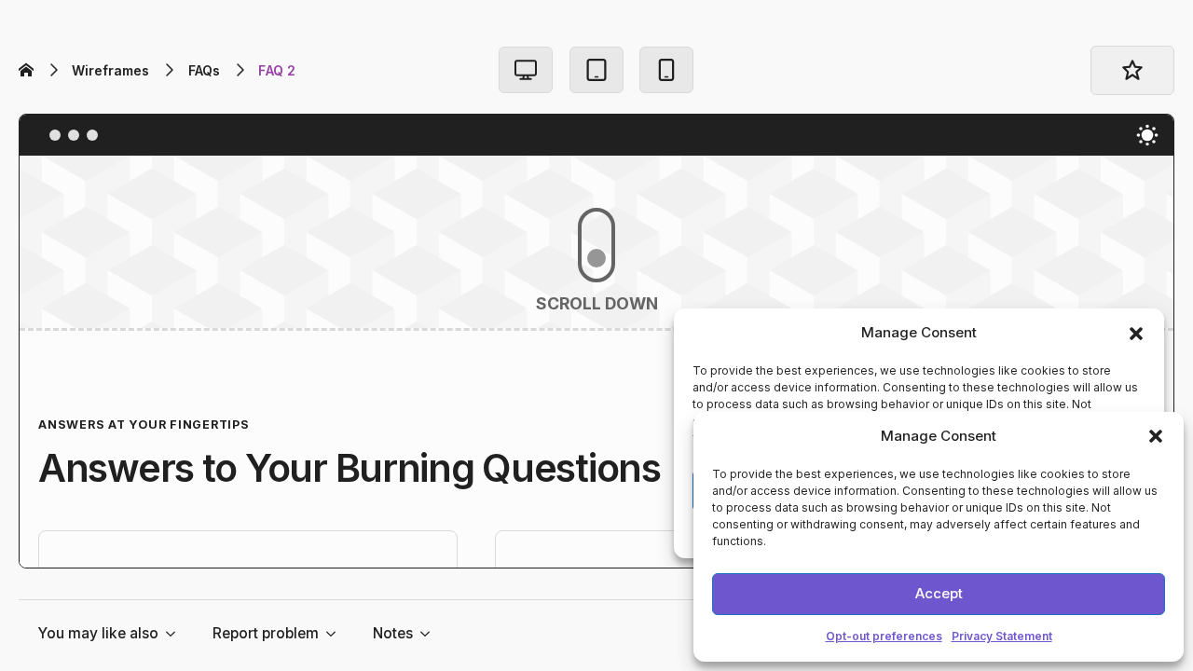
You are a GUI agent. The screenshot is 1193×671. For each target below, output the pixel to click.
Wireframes (110, 70)
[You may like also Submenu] (176, 634)
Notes (393, 633)
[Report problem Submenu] (336, 634)
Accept (939, 593)
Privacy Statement (1002, 636)
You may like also (97, 633)
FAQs (204, 70)
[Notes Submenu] (430, 634)
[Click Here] (526, 70)
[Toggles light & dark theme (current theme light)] (1147, 135)
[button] (1155, 436)
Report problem (266, 633)
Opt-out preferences (884, 636)
